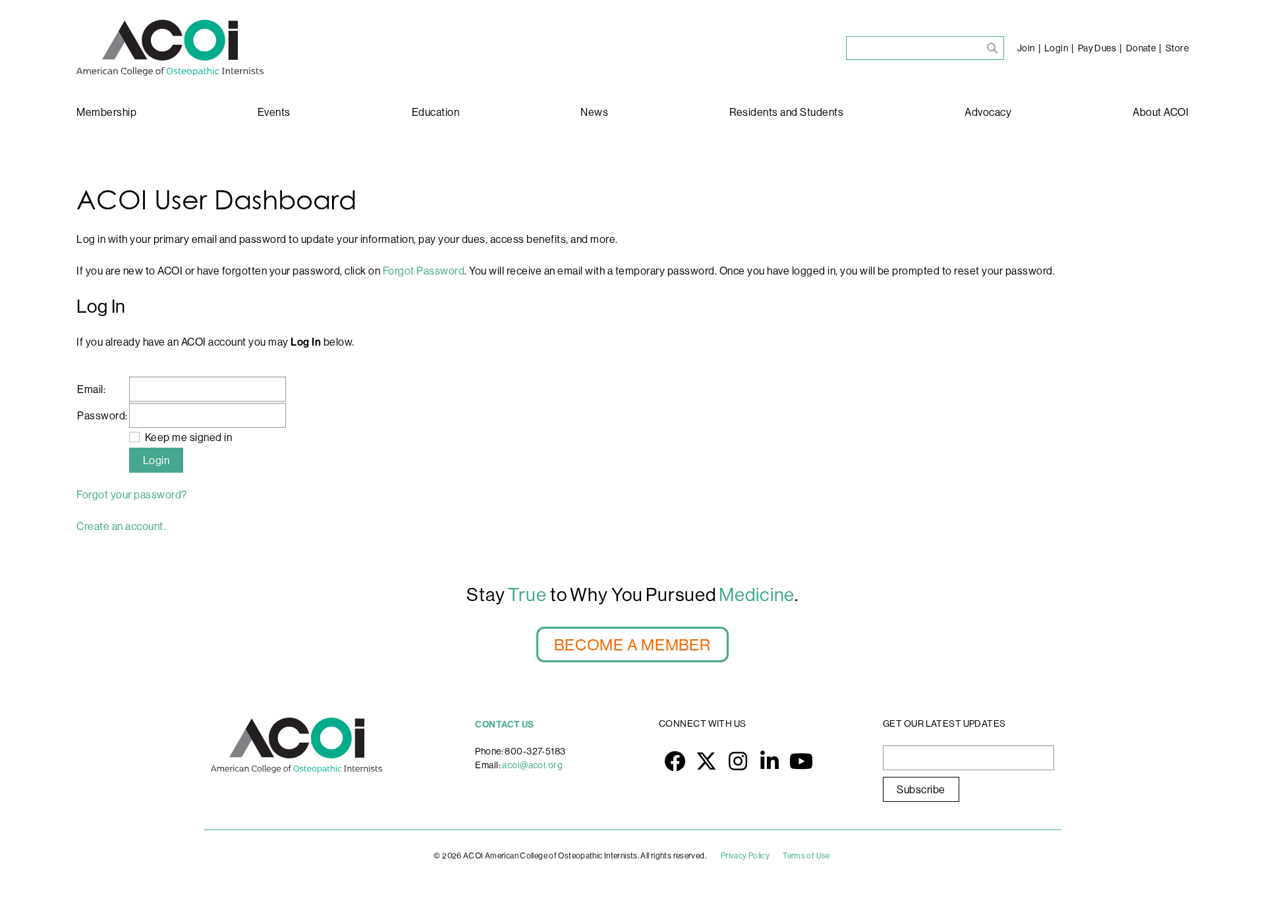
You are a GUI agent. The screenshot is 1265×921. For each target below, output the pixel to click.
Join (1026, 48)
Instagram (738, 761)
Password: (102, 415)
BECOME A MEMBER (632, 644)
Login (1056, 48)
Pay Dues (1097, 48)
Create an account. (120, 526)
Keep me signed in (189, 437)
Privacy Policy (745, 855)
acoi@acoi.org (532, 765)
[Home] (170, 48)
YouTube (801, 761)
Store (1177, 48)
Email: (91, 389)
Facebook (674, 761)
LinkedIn (769, 761)
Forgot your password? (131, 494)
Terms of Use (806, 855)
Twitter (706, 761)
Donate (1141, 48)
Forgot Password (424, 270)
